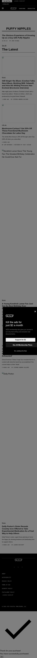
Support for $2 (20, 340)
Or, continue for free (20, 351)
